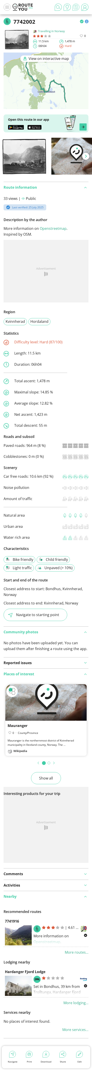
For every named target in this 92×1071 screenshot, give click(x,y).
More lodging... (75, 1002)
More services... (75, 1029)
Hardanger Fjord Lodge (25, 971)
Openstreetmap (53, 228)
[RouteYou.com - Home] (23, 7)
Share (63, 1061)
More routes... (76, 952)
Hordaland (39, 321)
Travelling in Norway (51, 31)
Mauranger (17, 725)
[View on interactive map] (46, 106)
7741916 (12, 921)
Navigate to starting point (37, 614)
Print (29, 1061)
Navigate (12, 1061)
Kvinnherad (15, 321)
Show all (46, 778)
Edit (79, 1061)
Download (46, 1061)
